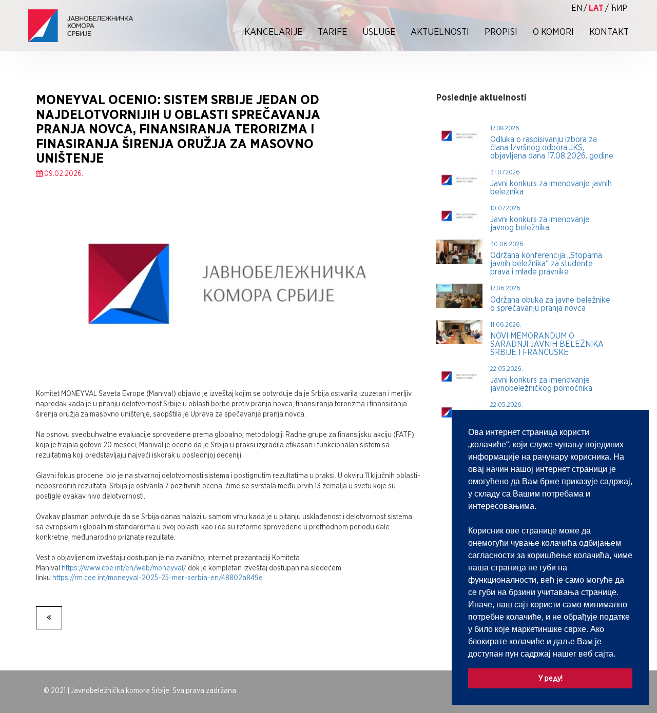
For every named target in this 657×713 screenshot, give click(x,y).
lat (596, 8)
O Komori (553, 31)
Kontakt (609, 31)
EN (576, 8)
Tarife (332, 31)
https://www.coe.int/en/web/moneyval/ (124, 568)
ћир (618, 8)
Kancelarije (273, 31)
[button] (619, 654)
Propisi (501, 31)
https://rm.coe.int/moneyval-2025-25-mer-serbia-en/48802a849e (157, 577)
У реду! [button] (550, 678)
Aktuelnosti (440, 31)
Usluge (378, 31)
